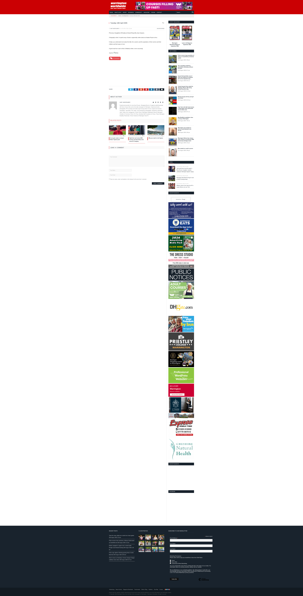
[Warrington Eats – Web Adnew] (181, 234)
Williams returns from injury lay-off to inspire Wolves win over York (185, 186)
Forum (153, 12)
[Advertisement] (136, 73)
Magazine (146, 12)
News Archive (119, 589)
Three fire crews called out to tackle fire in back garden (121, 535)
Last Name (172, 549)
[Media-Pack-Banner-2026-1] (181, 251)
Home (119, 15)
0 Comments (116, 58)
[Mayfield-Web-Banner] (181, 218)
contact (159, 12)
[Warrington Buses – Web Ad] (181, 331)
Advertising (111, 589)
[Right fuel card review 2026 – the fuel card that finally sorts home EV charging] (136, 130)
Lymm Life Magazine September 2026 (187, 43)
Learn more (173, 572)
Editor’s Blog (144, 589)
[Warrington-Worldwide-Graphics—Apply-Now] (163, 9)
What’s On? (118, 12)
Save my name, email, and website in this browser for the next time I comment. (128, 179)
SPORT (125, 12)
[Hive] (181, 366)
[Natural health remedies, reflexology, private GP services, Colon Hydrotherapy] (181, 459)
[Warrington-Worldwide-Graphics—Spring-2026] (181, 298)
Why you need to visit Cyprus (156, 138)
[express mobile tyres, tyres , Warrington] (181, 437)
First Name (172, 543)
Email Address (174, 538)
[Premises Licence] (181, 280)
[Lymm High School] (181, 412)
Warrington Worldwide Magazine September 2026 (175, 44)
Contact (161, 589)
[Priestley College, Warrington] (181, 350)
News (111, 12)
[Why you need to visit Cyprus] (155, 130)
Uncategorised (125, 15)
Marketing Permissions (175, 556)
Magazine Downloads (128, 589)
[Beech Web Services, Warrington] (181, 382)
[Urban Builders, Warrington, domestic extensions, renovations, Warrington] (181, 417)
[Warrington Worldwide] (120, 5)
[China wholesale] (181, 315)
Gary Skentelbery (114, 28)
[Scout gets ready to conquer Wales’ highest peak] (117, 130)
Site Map (156, 589)
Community (138, 12)
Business (131, 12)
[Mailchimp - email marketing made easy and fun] (203, 580)
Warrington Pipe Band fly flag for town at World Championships (185, 178)
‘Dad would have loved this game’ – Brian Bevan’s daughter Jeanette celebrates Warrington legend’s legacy (185, 170)
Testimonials (137, 589)
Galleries (151, 589)
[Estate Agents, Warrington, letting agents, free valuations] (181, 396)
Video (171, 162)
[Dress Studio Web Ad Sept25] (181, 267)
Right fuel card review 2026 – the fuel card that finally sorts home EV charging (136, 139)
